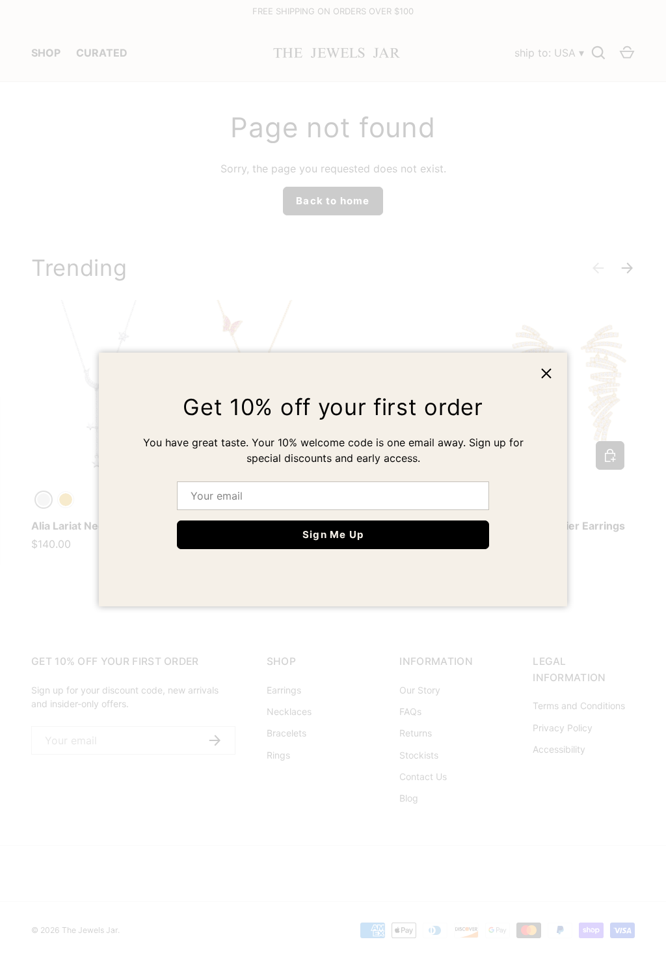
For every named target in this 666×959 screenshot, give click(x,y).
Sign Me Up (333, 534)
